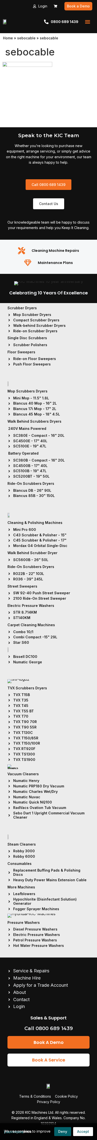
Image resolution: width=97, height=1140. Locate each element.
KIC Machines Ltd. (39, 1112)
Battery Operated (23, 453)
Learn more (13, 1132)
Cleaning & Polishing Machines (34, 522)
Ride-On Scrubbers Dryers (30, 483)
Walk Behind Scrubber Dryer (32, 553)
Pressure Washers (23, 922)
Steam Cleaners (21, 844)
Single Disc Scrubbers (27, 338)
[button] (87, 22)
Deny (62, 1131)
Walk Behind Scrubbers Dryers (34, 421)
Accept (83, 1131)
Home (8, 38)
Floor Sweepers (21, 352)
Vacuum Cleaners (23, 774)
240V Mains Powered (27, 428)
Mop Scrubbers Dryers (27, 391)
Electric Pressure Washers (30, 605)
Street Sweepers (22, 586)
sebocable (26, 38)
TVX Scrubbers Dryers (27, 688)
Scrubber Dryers (22, 308)
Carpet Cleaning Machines (31, 625)
